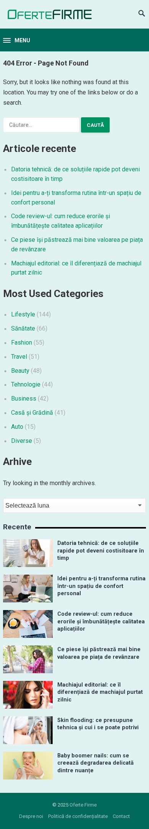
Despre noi (31, 816)
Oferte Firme (83, 805)
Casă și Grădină (32, 412)
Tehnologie (25, 384)
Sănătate (23, 328)
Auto (17, 426)
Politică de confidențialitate (78, 816)
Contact (121, 816)
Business (23, 398)
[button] (16, 41)
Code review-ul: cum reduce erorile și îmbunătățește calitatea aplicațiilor (101, 621)
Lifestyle (23, 314)
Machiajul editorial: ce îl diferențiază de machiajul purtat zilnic (100, 692)
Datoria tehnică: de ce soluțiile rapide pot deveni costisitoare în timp (100, 550)
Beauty (20, 370)
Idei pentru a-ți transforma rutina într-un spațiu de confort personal (101, 586)
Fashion (21, 342)
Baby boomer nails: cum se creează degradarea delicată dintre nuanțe (95, 763)
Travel (19, 356)
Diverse (21, 440)
